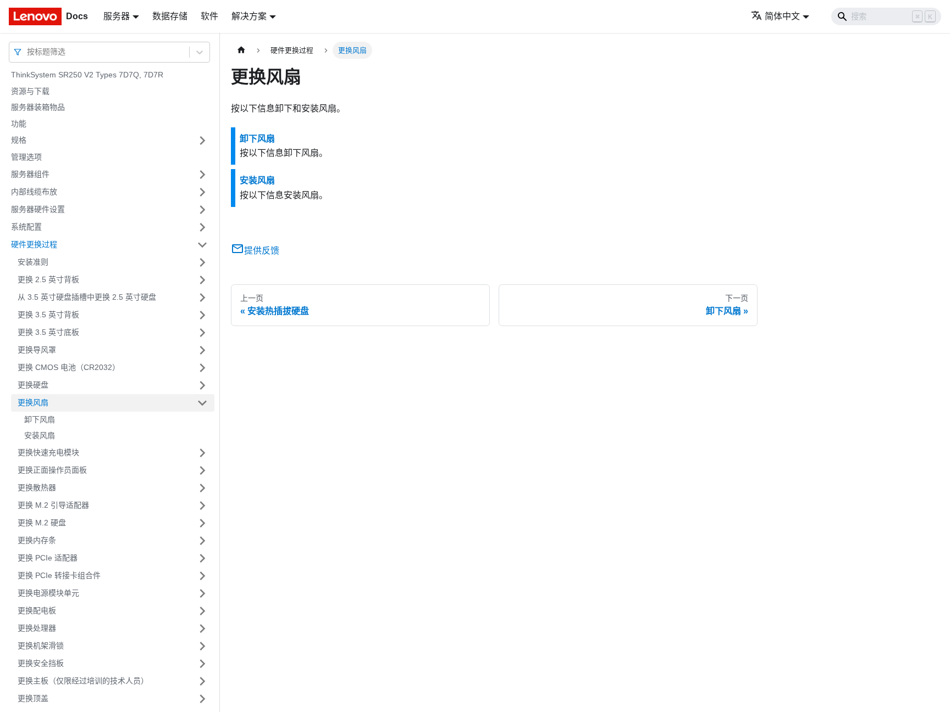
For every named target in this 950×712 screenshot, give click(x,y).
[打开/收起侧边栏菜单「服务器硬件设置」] (202, 209)
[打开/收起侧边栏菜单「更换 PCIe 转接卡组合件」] (202, 576)
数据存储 (169, 16)
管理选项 (26, 157)
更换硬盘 (33, 384)
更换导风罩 (37, 349)
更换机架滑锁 (41, 645)
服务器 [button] (116, 16)
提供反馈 (261, 250)
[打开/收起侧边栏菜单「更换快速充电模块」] (202, 453)
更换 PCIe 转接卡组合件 (59, 575)
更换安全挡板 (41, 663)
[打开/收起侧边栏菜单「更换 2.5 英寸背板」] (202, 280)
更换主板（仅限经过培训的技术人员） (83, 680)
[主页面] (241, 50)
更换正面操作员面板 (52, 470)
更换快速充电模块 (48, 452)
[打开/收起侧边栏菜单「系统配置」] (202, 227)
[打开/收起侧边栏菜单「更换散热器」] (202, 488)
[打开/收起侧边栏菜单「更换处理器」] (202, 628)
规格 (18, 140)
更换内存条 (37, 540)
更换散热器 (37, 487)
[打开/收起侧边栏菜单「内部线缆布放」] (202, 192)
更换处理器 (37, 628)
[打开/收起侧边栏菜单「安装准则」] (202, 262)
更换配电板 (37, 610)
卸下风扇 (39, 419)
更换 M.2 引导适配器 (53, 505)
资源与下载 (30, 91)
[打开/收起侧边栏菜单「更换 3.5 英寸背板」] (202, 315)
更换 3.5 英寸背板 (48, 314)
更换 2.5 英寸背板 (48, 279)
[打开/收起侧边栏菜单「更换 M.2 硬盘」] (202, 523)
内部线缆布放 (34, 191)
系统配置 (26, 226)
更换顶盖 (33, 698)
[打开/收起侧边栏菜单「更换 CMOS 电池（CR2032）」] (202, 368)
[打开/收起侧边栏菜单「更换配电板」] (202, 611)
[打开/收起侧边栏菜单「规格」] (202, 140)
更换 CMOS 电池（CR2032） (69, 367)
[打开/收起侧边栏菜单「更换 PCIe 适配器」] (202, 558)
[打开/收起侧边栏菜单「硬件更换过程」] (202, 245)
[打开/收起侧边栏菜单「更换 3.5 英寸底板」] (202, 332)
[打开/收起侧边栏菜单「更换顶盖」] (202, 699)
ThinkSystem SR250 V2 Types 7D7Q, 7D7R (87, 74)
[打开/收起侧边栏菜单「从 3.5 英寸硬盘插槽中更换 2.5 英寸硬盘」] (202, 297)
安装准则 (33, 261)
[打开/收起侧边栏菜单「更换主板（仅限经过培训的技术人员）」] (202, 681)
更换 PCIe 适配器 (48, 557)
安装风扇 (39, 435)
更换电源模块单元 (48, 592)
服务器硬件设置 (38, 209)
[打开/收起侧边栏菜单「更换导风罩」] (202, 350)
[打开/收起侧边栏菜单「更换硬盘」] (202, 385)
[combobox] (28, 52)
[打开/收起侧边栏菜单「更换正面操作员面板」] (202, 470)
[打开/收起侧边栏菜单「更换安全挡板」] (202, 663)
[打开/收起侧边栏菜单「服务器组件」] (202, 174)
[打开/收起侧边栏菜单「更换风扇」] (202, 403)
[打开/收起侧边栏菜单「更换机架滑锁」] (202, 646)
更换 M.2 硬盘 (42, 522)
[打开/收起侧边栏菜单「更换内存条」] (202, 541)
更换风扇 (33, 402)
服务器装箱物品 (38, 107)
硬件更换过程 (34, 244)
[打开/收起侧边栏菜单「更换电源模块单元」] (202, 593)
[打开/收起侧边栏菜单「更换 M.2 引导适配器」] (202, 505)
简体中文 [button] (782, 16)
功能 (18, 123)
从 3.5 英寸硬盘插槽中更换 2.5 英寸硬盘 (87, 297)
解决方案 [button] (249, 16)
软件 (209, 16)
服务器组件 (30, 174)
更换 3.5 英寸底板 (48, 332)
